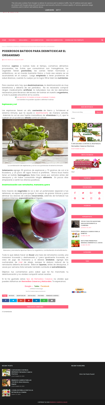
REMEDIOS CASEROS (13, 46)
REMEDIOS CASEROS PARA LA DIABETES (90, 233)
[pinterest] (75, 198)
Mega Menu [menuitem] (23, 40)
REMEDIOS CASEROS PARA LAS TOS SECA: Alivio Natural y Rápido (21, 382)
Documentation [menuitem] (37, 40)
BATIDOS (11, 295)
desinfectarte (42, 113)
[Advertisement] (68, 20)
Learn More (49, 10)
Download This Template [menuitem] (74, 40)
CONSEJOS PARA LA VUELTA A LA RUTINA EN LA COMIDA (22, 391)
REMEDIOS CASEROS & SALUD (58, 402)
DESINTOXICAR (21, 295)
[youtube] (99, 198)
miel (20, 262)
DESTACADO (31, 295)
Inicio (3, 46)
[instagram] (91, 198)
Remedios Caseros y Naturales (36, 281)
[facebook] (75, 193)
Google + (29, 286)
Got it (58, 10)
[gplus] (91, 193)
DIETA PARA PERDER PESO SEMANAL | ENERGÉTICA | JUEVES (91, 242)
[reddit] (99, 193)
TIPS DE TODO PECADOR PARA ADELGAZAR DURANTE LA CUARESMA (90, 223)
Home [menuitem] (4, 40)
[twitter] (83, 193)
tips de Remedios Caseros (39, 279)
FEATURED (41, 295)
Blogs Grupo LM (8, 60)
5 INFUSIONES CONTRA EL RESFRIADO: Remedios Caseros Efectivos (86, 144)
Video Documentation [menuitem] (54, 40)
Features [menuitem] (12, 40)
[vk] (83, 198)
